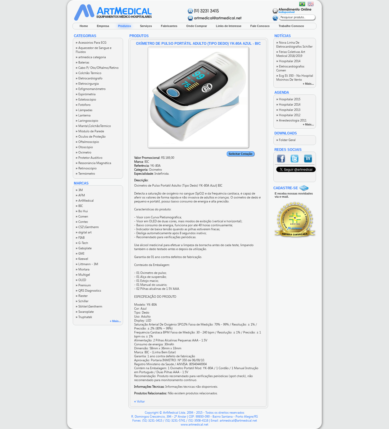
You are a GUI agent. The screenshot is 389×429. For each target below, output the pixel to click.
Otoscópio (84, 147)
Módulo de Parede (90, 131)
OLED (81, 280)
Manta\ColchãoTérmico (93, 126)
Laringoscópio (87, 121)
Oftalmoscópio (87, 142)
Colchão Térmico (88, 73)
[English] (310, 4)
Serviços (146, 26)
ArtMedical (85, 200)
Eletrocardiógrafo (89, 78)
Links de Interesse (228, 26)
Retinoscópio (86, 168)
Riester (82, 296)
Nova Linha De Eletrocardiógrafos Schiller (294, 44)
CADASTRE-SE (285, 188)
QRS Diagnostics (88, 290)
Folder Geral (286, 140)
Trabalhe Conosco (291, 26)
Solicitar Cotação (240, 153)
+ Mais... (115, 321)
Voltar (139, 401)
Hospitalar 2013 (288, 110)
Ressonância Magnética (93, 163)
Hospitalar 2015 (288, 99)
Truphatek (84, 317)
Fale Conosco (260, 26)
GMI (80, 253)
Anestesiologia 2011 (291, 120)
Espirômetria (86, 94)
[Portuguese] (302, 4)
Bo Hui (82, 211)
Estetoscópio (86, 99)
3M (79, 190)
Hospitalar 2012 (288, 115)
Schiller (82, 301)
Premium (83, 285)
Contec (82, 222)
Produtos (124, 26)
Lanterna (83, 115)
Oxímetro (83, 152)
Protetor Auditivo (89, 158)
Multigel (83, 275)
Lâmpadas (84, 110)
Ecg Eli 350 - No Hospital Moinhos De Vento (294, 78)
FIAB (80, 238)
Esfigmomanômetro (91, 89)
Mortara (82, 269)
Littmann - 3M (87, 264)
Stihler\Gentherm (89, 306)
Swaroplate (85, 312)
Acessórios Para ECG (91, 42)
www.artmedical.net (194, 424)
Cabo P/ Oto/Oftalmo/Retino (97, 68)
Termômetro (85, 173)
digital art (84, 232)
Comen (82, 216)
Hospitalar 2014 (288, 61)
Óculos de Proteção (91, 136)
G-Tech (82, 243)
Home (84, 26)
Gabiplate (84, 248)
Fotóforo (83, 105)
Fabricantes (169, 26)
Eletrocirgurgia (87, 83)
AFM (80, 195)
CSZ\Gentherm (87, 227)
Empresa (103, 26)
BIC (79, 206)
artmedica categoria (91, 57)
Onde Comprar (196, 26)
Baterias (82, 62)
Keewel (82, 259)
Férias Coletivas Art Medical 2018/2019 (290, 54)
